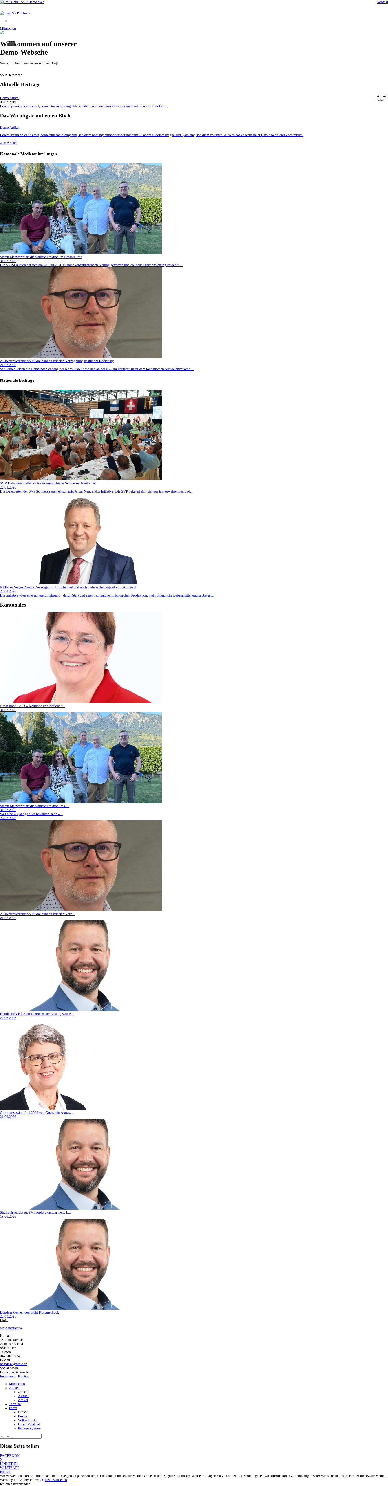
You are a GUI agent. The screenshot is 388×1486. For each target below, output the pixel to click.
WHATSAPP (9, 1468)
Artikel (23, 1400)
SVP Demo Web (31, 2)
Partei (13, 1408)
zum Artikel (8, 143)
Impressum (7, 1376)
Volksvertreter (28, 1420)
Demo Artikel (9, 98)
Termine (15, 1404)
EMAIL (5, 1472)
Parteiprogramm (29, 1428)
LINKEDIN (9, 1464)
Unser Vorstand (29, 1424)
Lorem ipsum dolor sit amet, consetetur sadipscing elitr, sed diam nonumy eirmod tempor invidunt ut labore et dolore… (84, 106)
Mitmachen (8, 28)
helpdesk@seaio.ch (13, 1364)
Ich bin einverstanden (15, 1484)
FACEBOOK (10, 1455)
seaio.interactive (11, 1328)
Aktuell (14, 1388)
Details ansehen (56, 1480)
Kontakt (382, 2)
